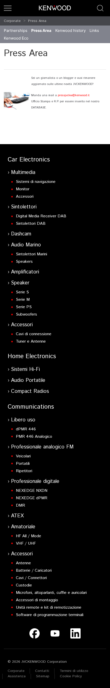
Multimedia (23, 172)
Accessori (25, 196)
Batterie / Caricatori (34, 570)
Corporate (12, 20)
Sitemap (42, 676)
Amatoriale (23, 527)
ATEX (17, 516)
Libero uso (23, 420)
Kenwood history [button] (70, 30)
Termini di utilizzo (74, 670)
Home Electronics (32, 356)
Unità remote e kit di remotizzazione (48, 607)
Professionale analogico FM (42, 447)
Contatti (42, 670)
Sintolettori (24, 207)
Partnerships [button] (15, 30)
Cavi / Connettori (31, 578)
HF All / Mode (28, 536)
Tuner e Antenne (31, 341)
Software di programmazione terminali (49, 615)
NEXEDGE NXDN (31, 491)
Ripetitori (24, 471)
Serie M (23, 300)
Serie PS (24, 307)
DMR (20, 505)
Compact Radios (30, 391)
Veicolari (23, 456)
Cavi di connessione (33, 334)
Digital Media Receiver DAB (41, 216)
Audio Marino (26, 245)
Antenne (23, 563)
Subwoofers (26, 314)
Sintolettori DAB (31, 224)
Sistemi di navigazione (36, 182)
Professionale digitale (35, 481)
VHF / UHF (26, 543)
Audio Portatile (28, 380)
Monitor (22, 189)
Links (94, 30)
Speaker (20, 283)
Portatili (23, 464)
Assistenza (17, 676)
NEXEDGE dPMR (31, 498)
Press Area (37, 20)
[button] (8, 8)
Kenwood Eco (16, 38)
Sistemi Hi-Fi (25, 369)
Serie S (22, 292)
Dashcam (21, 234)
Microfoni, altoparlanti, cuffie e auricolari (51, 593)
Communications (31, 407)
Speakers (24, 262)
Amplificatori (25, 272)
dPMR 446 (26, 429)
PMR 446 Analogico (34, 437)
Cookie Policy (71, 676)
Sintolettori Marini (31, 254)
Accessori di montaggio (37, 600)
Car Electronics (29, 159)
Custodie (24, 585)
